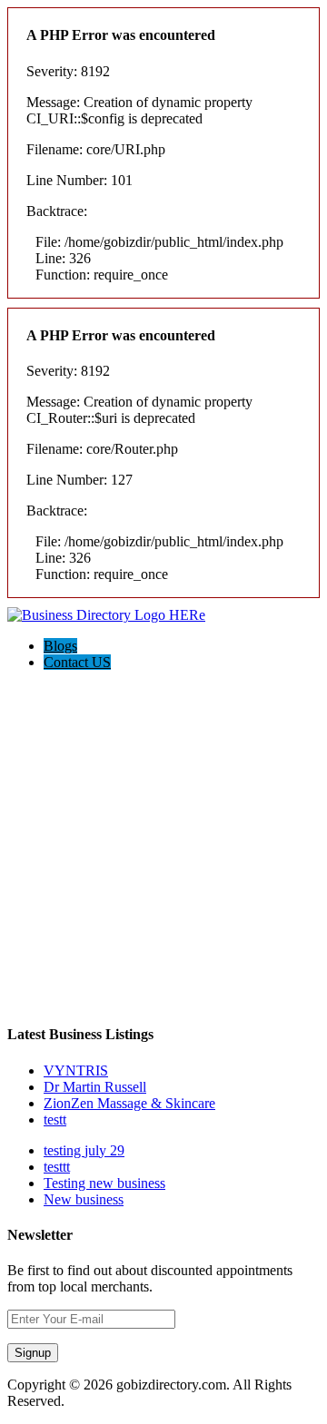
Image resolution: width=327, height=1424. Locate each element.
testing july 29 (84, 1150)
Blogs (60, 645)
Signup (33, 1353)
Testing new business (104, 1183)
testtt (57, 1166)
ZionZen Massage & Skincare (129, 1103)
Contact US (77, 662)
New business (84, 1199)
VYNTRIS (76, 1070)
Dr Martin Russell (95, 1087)
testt (55, 1119)
